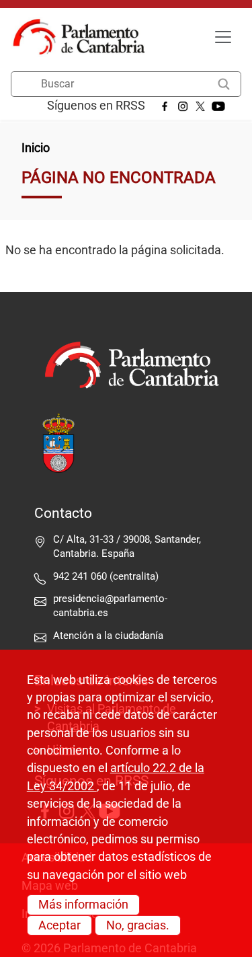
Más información (83, 904)
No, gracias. (137, 925)
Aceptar (59, 925)
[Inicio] (84, 37)
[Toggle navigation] (223, 37)
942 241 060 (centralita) (106, 576)
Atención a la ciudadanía (109, 635)
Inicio (36, 148)
